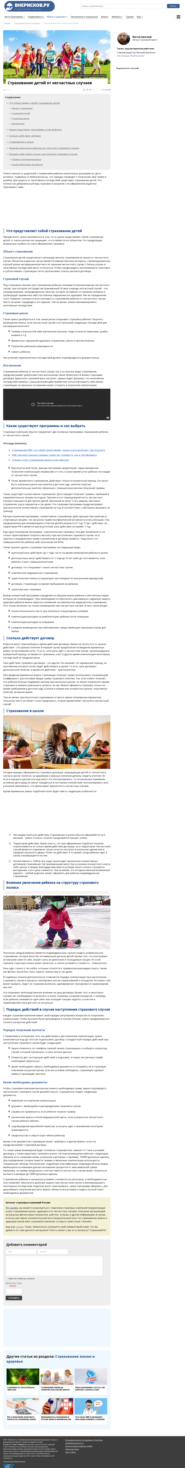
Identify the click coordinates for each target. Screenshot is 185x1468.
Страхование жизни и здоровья (27, 23)
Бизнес (104, 16)
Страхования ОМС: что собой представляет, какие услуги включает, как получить (58, 450)
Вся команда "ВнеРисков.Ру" (131, 55)
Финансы (116, 16)
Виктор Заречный (142, 36)
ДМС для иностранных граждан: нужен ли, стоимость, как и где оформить (54, 455)
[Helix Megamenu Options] (178, 16)
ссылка (19, 1226)
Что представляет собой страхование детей (34, 103)
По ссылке (12, 1207)
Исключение (18, 123)
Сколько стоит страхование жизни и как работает (40, 459)
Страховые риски (20, 118)
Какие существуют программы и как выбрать (35, 129)
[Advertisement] (56, 208)
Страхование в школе (21, 141)
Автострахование (14, 16)
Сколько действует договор (25, 135)
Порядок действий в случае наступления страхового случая (43, 154)
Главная (7, 23)
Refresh (12, 1286)
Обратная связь (72, 1449)
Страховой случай (21, 113)
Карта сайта (70, 1452)
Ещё (139, 16)
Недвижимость (36, 16)
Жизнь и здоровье (56, 16)
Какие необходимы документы (27, 164)
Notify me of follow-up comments (22, 1279)
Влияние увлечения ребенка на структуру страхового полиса (44, 148)
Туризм (130, 16)
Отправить (14, 1298)
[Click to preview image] (56, 56)
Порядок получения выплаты (26, 159)
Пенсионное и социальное (84, 16)
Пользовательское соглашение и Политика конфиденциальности (84, 1441)
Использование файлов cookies (78, 1446)
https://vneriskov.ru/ (44, 1456)
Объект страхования (22, 108)
